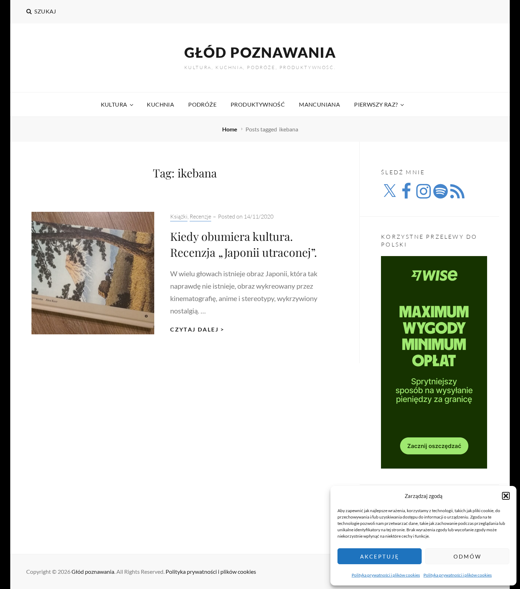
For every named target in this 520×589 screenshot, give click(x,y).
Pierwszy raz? (376, 104)
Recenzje (200, 216)
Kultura (114, 104)
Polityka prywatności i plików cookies (386, 575)
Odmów (467, 556)
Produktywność (258, 104)
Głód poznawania (260, 52)
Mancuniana (319, 104)
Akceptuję (379, 556)
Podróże (202, 104)
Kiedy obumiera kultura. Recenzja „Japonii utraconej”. (243, 244)
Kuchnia (160, 104)
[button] (505, 495)
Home (230, 129)
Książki (178, 216)
